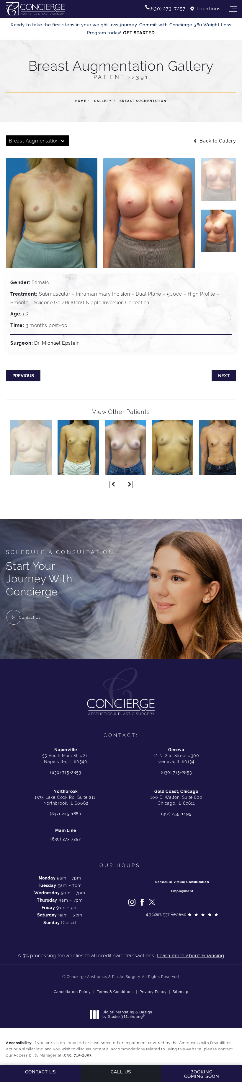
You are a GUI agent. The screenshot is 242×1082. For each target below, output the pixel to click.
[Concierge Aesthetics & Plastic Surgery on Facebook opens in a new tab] (141, 902)
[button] (233, 9)
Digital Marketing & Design (127, 1014)
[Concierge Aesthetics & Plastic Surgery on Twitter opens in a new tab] (152, 902)
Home (80, 101)
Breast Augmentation (143, 101)
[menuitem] (131, 902)
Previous (23, 375)
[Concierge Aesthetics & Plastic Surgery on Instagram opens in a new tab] (131, 902)
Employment (182, 891)
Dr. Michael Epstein (56, 343)
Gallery (103, 101)
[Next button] (129, 484)
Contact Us (30, 617)
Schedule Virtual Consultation (182, 882)
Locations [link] (209, 9)
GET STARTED (139, 32)
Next (224, 375)
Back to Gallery (217, 141)
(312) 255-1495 (176, 814)
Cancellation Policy (72, 992)
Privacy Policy (153, 992)
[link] (166, 9)
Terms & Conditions (115, 992)
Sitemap (180, 992)
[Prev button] (112, 484)
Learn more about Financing (190, 955)
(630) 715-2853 (65, 772)
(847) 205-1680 (65, 814)
